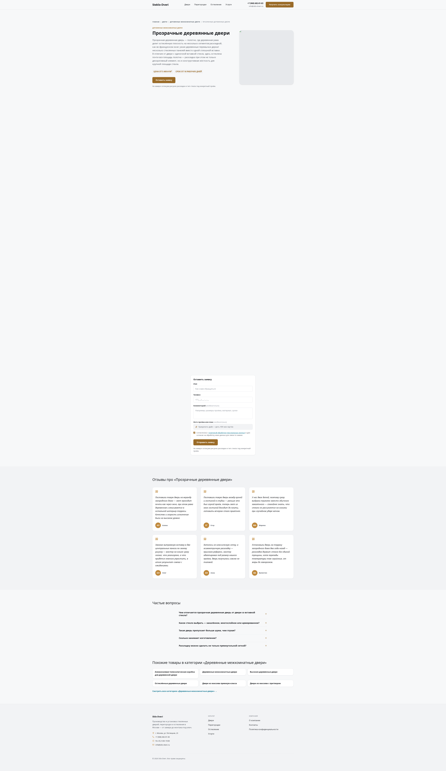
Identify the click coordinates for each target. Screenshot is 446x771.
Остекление (216, 4)
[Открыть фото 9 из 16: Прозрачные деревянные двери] (169, 196)
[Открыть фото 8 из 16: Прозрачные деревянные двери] (276, 161)
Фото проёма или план (210, 422)
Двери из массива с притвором (265, 683)
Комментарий (206, 406)
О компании (254, 720)
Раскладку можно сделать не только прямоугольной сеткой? (212, 645)
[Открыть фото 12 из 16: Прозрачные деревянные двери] (276, 196)
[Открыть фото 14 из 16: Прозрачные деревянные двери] (205, 232)
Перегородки (200, 4)
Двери (187, 4)
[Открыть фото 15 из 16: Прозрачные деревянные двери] (240, 232)
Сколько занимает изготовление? (197, 638)
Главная (155, 22)
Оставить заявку (164, 80)
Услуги (229, 4)
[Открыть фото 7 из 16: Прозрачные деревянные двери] (240, 161)
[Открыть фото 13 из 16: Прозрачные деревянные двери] (169, 232)
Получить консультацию (279, 4)
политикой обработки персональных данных (226, 433)
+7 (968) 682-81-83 (255, 3)
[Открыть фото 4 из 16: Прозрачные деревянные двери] (276, 125)
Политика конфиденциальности (263, 729)
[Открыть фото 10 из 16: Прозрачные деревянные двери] (205, 196)
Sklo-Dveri (157, 716)
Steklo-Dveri (160, 4)
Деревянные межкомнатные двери (185, 22)
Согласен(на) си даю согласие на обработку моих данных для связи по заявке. (223, 434)
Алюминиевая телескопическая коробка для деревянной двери (175, 673)
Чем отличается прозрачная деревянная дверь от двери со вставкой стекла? (217, 614)
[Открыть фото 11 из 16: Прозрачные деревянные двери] (240, 196)
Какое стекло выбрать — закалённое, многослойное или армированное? (219, 623)
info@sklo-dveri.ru (256, 6)
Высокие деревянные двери (263, 672)
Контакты (253, 725)
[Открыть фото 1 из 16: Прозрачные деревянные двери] (169, 125)
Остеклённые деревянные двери (171, 683)
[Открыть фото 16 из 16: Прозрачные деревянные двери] (276, 232)
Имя (195, 384)
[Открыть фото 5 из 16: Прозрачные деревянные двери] (169, 161)
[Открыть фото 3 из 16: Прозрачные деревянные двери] (240, 125)
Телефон (197, 395)
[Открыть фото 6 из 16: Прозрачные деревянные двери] (205, 161)
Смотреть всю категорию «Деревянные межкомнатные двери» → (184, 691)
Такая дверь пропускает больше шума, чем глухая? (207, 630)
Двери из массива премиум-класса (219, 683)
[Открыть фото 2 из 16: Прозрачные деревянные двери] (205, 125)
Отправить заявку (206, 442)
